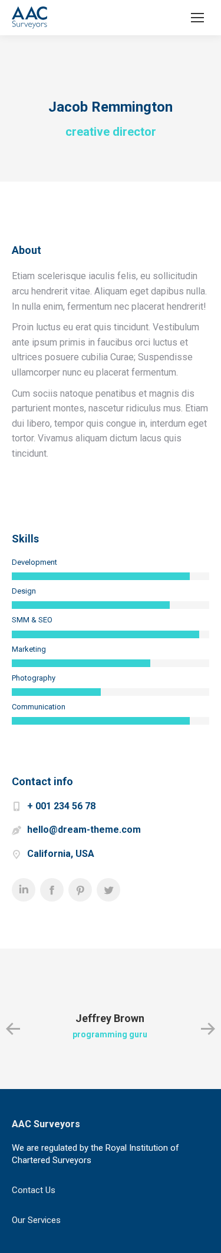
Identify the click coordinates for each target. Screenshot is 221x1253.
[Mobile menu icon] (197, 17)
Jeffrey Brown (109, 1018)
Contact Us (33, 1190)
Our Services (36, 1220)
